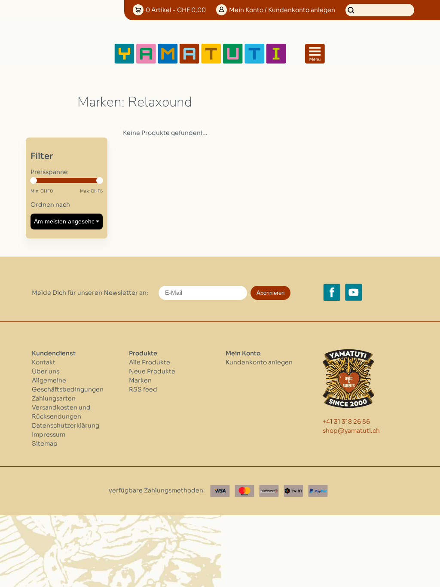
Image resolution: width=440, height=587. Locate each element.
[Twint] (293, 491)
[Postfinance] (269, 491)
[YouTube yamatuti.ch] (353, 292)
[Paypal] (318, 491)
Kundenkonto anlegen (259, 362)
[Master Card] (244, 491)
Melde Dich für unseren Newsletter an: (90, 293)
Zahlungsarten (54, 398)
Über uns (45, 371)
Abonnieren (270, 293)
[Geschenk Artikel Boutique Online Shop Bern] (200, 62)
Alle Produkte (149, 362)
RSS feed (143, 389)
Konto (282, 10)
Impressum (48, 434)
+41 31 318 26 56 (346, 421)
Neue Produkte (152, 371)
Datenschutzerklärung (65, 425)
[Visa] (220, 491)
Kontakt (43, 362)
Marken (140, 380)
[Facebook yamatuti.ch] (331, 292)
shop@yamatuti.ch (351, 430)
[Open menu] (315, 53)
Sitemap (45, 443)
